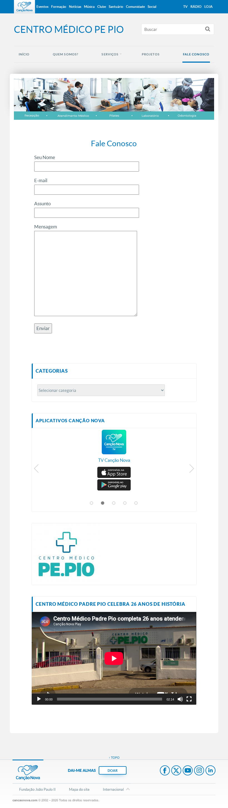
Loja (208, 6)
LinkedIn (210, 771)
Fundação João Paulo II (37, 789)
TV (185, 6)
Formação (58, 6)
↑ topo (114, 757)
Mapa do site (79, 789)
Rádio (196, 6)
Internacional (113, 789)
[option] (114, 449)
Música (89, 6)
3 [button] (114, 503)
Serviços (109, 54)
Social (152, 6)
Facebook (164, 771)
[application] (114, 658)
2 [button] (103, 503)
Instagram (199, 771)
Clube (101, 6)
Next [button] (191, 470)
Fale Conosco (196, 54)
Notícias (75, 6)
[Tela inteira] (189, 699)
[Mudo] (180, 699)
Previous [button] (36, 470)
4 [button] (125, 503)
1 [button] (92, 503)
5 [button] (136, 503)
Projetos (151, 54)
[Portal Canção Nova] (24, 6)
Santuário (116, 6)
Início (24, 54)
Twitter (176, 771)
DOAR (113, 770)
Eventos (42, 6)
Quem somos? (65, 54)
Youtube (187, 771)
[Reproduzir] (39, 699)
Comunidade (135, 6)
